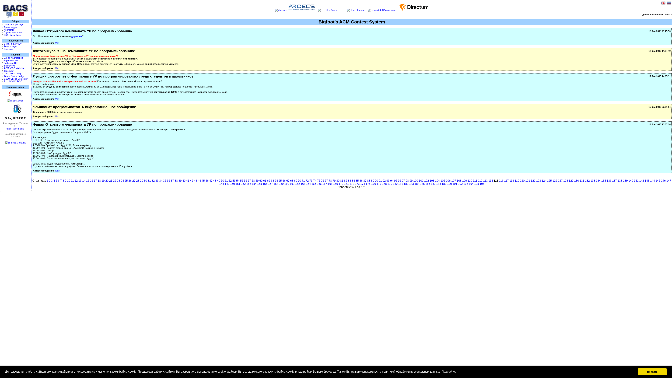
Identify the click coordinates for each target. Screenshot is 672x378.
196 (482, 183)
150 (232, 183)
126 (554, 180)
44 (199, 180)
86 (361, 180)
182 (406, 183)
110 (470, 180)
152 (243, 183)
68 (291, 180)
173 (357, 183)
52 (230, 180)
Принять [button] (652, 371)
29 (141, 180)
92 (384, 180)
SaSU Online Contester (15, 79)
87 (364, 180)
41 (187, 180)
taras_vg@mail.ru (15, 128)
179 (389, 183)
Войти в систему (13, 44)
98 (407, 180)
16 (91, 180)
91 (380, 180)
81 (341, 180)
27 (133, 180)
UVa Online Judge (13, 73)
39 (180, 180)
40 (184, 180)
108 (459, 180)
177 (379, 183)
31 (149, 180)
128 (565, 180)
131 (582, 180)
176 (373, 183)
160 (286, 183)
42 (191, 180)
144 (652, 180)
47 (210, 180)
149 (227, 183)
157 (270, 183)
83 (349, 180)
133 (592, 180)
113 (485, 180)
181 (400, 183)
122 (533, 180)
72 (307, 180)
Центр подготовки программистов (12, 59)
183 (411, 183)
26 (130, 180)
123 (538, 180)
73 (311, 180)
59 (257, 180)
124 (544, 180)
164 (308, 183)
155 (259, 183)
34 (160, 180)
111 (475, 180)
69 (295, 180)
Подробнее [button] (449, 371)
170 (341, 183)
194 (471, 183)
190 (449, 183)
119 (517, 180)
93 (388, 180)
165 (314, 183)
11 (72, 180)
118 (511, 180)
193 (465, 183)
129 (571, 180)
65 (280, 180)
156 (265, 183)
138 (620, 180)
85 (357, 180)
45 (203, 180)
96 (399, 180)
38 (176, 180)
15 (87, 180)
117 (506, 180)
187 (433, 183)
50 (222, 180)
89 (372, 180)
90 (376, 180)
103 (432, 180)
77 (326, 180)
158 (276, 183)
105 (442, 180)
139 (625, 180)
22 (114, 180)
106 (448, 180)
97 (403, 180)
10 (68, 180)
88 (368, 180)
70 (299, 180)
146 (663, 180)
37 (172, 180)
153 (248, 183)
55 (241, 180)
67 (287, 180)
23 (118, 180)
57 (249, 180)
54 (237, 180)
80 (338, 180)
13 (80, 180)
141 (636, 180)
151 (238, 183)
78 (330, 180)
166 (319, 183)
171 (346, 183)
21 (110, 180)
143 (647, 180)
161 (292, 183)
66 (284, 180)
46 (207, 180)
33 (157, 180)
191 (455, 183)
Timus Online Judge (14, 76)
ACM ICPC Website (14, 68)
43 (195, 180)
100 (415, 180)
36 (168, 180)
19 (103, 180)
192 (460, 183)
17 (95, 180)
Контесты (9, 30)
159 (281, 183)
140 (630, 180)
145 (658, 180)
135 (603, 180)
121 (527, 180)
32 (153, 180)
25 (126, 180)
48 (214, 180)
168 (330, 183)
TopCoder (8, 71)
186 (427, 183)
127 (560, 180)
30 (145, 180)
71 (303, 180)
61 (264, 180)
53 (234, 180)
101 (421, 180)
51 (226, 180)
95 (395, 180)
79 (334, 180)
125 (549, 180)
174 (362, 183)
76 (322, 180)
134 (598, 180)
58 (253, 180)
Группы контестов (13, 32)
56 (245, 180)
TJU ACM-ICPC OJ (13, 81)
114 (490, 180)
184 (417, 183)
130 (576, 180)
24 (122, 180)
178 (384, 183)
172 (351, 183)
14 (83, 180)
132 (587, 180)
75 (318, 180)
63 (272, 180)
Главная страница (13, 24)
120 (522, 180)
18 (99, 180)
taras (57, 170)
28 (137, 180)
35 (164, 180)
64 (276, 180)
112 (480, 180)
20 (106, 180)
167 (324, 183)
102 (426, 180)
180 (395, 183)
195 (476, 183)
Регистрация (10, 46)
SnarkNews (9, 65)
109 (464, 180)
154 (254, 183)
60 (260, 180)
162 (297, 183)
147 (668, 180)
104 (437, 180)
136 (609, 180)
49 (218, 180)
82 (345, 180)
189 (444, 183)
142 (641, 180)
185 (422, 183)
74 (314, 180)
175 (368, 183)
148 (221, 183)
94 (391, 180)
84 (353, 180)
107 (453, 180)
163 (303, 183)
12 (76, 180)
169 (335, 183)
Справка (8, 49)
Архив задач (10, 27)
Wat (57, 43)
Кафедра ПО (11, 63)
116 (501, 180)
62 (268, 180)
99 (411, 180)
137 (614, 180)
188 (438, 183)
